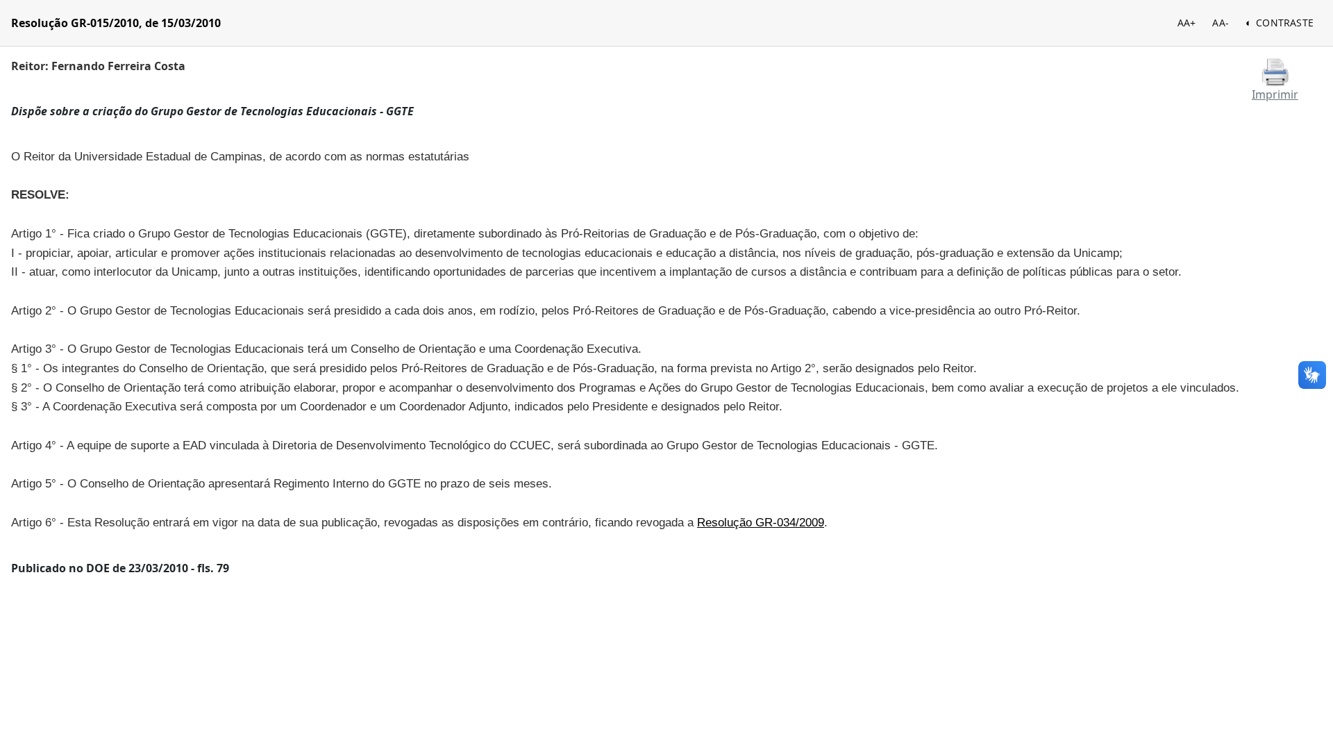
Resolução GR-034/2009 (760, 522)
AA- (1220, 22)
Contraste (1285, 22)
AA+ (1186, 22)
